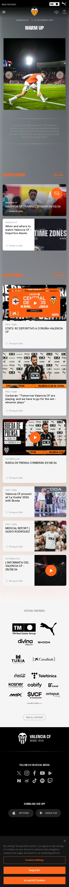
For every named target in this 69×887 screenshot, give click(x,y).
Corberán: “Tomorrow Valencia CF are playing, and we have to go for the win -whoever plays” (30, 399)
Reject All (34, 870)
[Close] (65, 841)
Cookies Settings (34, 860)
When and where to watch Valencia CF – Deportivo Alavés (18, 229)
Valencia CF (22, 20)
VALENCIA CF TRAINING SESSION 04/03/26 (33, 206)
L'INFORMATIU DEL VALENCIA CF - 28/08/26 (17, 566)
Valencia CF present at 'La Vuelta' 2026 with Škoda (18, 497)
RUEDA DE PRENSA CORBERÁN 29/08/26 (31, 463)
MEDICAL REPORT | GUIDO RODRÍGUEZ (18, 529)
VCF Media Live (12, 459)
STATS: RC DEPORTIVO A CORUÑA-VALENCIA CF (34, 330)
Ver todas (59, 175)
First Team (11, 324)
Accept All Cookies (34, 880)
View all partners (34, 717)
